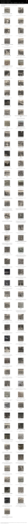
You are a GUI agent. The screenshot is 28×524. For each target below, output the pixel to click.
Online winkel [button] (15, 2)
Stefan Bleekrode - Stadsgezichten (6, 0)
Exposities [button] (8, 2)
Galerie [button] (11, 2)
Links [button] (19, 2)
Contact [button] (22, 2)
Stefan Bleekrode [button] (3, 2)
